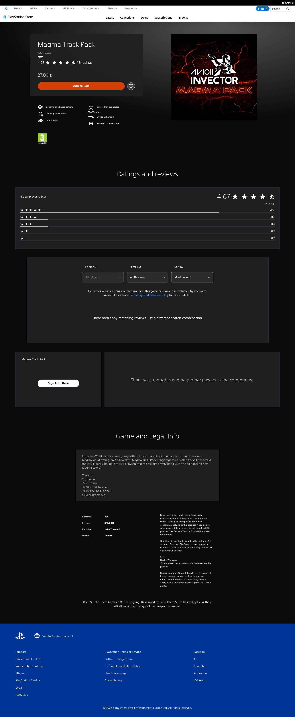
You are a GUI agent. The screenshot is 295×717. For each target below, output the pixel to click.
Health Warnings (168, 560)
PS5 (32, 8)
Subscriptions (163, 17)
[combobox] (103, 277)
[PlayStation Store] (19, 16)
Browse (183, 17)
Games (48, 8)
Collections (127, 17)
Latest (110, 17)
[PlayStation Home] (6, 9)
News (111, 8)
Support (130, 8)
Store (17, 8)
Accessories (90, 8)
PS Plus (67, 8)
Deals (144, 17)
